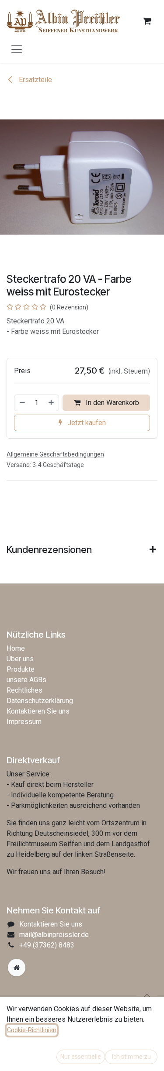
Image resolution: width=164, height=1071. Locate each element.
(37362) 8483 (46, 945)
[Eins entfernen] (21, 403)
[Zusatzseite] (16, 967)
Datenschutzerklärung (40, 701)
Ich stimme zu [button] (131, 1056)
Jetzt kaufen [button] (86, 423)
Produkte (21, 669)
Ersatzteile (34, 80)
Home (16, 648)
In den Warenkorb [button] (111, 402)
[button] (146, 995)
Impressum (24, 721)
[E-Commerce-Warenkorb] (146, 20)
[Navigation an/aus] (17, 48)
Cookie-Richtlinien (31, 1029)
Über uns (20, 659)
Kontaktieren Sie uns (38, 711)
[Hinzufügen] (51, 403)
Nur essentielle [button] (80, 1056)
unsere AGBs (26, 680)
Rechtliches (24, 690)
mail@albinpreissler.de (54, 934)
